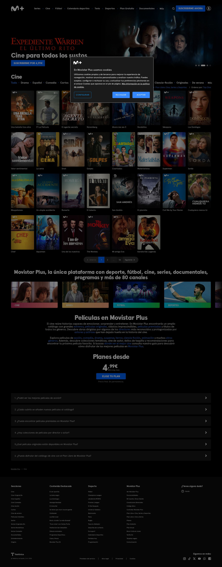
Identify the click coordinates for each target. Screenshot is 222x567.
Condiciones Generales (135, 502)
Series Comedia (16, 531)
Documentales (147, 8)
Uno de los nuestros (71, 252)
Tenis (97, 8)
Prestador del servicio (87, 559)
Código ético (131, 506)
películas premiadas (149, 326)
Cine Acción (15, 506)
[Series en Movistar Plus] (85, 295)
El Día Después (93, 506)
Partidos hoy (92, 538)
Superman (167, 168)
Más (162, 8)
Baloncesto (92, 513)
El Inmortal (53, 506)
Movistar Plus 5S (55, 542)
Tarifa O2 (130, 535)
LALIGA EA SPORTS (94, 499)
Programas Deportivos (57, 535)
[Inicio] (17, 8)
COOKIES (132, 559)
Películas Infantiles (17, 517)
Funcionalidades (132, 495)
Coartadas (117, 168)
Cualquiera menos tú (197, 210)
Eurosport (91, 531)
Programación (93, 542)
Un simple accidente (45, 210)
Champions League (94, 495)
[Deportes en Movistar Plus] (187, 295)
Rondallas (142, 127)
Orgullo (13, 542)
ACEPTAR (141, 95)
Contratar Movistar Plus (135, 510)
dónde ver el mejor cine (117, 343)
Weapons (167, 127)
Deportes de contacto (95, 528)
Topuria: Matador (94, 524)
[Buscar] (173, 8)
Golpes (90, 168)
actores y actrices (85, 332)
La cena (40, 168)
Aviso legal (105, 559)
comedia (88, 337)
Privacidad (119, 559)
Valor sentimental (19, 168)
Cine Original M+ (17, 495)
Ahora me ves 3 (119, 127)
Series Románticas (17, 528)
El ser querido (54, 492)
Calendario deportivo (78, 8)
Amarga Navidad (55, 502)
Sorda (190, 168)
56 (120, 260)
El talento (91, 210)
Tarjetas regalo (132, 538)
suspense (109, 337)
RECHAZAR (121, 95)
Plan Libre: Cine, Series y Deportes (139, 513)
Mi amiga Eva (118, 252)
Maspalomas (17, 210)
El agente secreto (70, 127)
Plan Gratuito (127, 8)
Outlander (53, 513)
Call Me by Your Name (173, 210)
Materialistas (143, 168)
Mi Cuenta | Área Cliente (135, 499)
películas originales (96, 326)
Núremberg (92, 127)
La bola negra (54, 495)
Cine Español (15, 499)
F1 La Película (42, 127)
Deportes (110, 8)
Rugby (90, 520)
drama (98, 337)
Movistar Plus (135, 346)
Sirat (64, 168)
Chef (13, 252)
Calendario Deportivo (95, 535)
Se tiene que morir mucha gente (61, 510)
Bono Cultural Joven (134, 531)
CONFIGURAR (82, 95)
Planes (129, 520)
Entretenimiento (16, 538)
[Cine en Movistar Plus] (34, 295)
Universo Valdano (94, 510)
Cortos (13, 510)
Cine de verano (16, 513)
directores (125, 329)
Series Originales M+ (18, 524)
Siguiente (128, 260)
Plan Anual (130, 528)
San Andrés (117, 210)
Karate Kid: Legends (146, 252)
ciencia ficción (132, 337)
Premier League (93, 502)
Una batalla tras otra (21, 127)
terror (119, 337)
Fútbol (58, 8)
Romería (65, 210)
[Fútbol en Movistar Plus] (136, 295)
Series (37, 8)
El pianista (142, 210)
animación (148, 337)
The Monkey (92, 252)
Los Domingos (194, 127)
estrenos (79, 326)
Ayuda (187, 491)
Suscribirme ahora (190, 8)
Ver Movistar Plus (132, 492)
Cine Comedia (16, 502)
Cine (47, 8)
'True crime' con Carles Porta (60, 524)
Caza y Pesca (54, 538)
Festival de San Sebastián (58, 528)
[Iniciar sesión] (209, 8)
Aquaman (40, 252)
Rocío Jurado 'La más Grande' (60, 520)
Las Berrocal (54, 517)
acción (78, 337)
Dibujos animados (56, 531)
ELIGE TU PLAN (111, 376)
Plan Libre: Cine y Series (135, 517)
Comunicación (132, 542)
